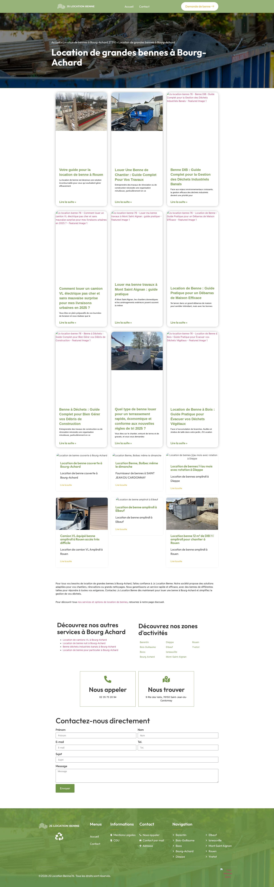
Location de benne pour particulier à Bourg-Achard (90, 650)
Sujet (59, 754)
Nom (141, 729)
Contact (144, 6)
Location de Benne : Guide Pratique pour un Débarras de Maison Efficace (192, 293)
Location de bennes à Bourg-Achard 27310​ (89, 42)
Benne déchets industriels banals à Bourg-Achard (89, 646)
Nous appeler (108, 689)
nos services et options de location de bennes (103, 602)
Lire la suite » (67, 202)
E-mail (60, 742)
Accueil (129, 6)
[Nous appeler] (107, 679)
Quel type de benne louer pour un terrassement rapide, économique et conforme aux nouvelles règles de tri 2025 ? (135, 418)
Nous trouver (166, 689)
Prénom (61, 729)
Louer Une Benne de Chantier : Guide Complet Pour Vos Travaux (135, 174)
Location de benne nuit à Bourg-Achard (84, 643)
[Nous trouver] (166, 679)
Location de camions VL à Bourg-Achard (85, 639)
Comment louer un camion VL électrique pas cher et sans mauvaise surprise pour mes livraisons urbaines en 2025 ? (81, 298)
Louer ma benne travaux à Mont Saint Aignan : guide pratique (136, 289)
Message (61, 766)
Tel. (140, 742)
